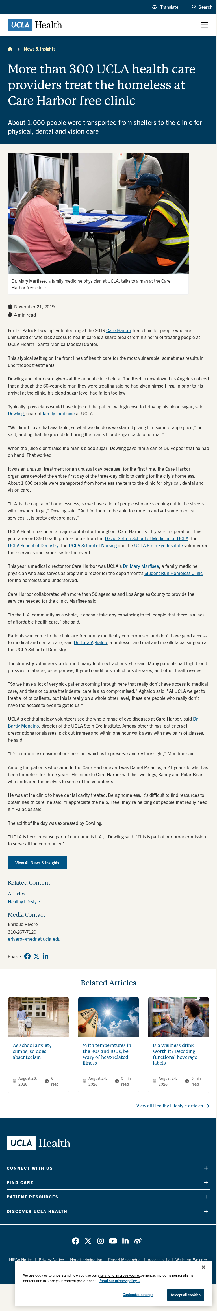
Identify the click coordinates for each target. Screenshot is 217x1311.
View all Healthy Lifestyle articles (169, 1105)
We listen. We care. (191, 1259)
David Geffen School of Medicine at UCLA (146, 538)
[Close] (203, 1267)
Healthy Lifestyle (24, 901)
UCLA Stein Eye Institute (158, 545)
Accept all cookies (185, 1294)
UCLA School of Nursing (93, 545)
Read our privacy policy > (119, 1280)
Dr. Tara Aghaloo (90, 642)
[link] (27, 956)
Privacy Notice (51, 1259)
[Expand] (206, 1167)
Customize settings (138, 1294)
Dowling (16, 413)
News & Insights (39, 48)
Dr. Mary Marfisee (141, 566)
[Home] (10, 48)
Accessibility (159, 1259)
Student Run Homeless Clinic (173, 573)
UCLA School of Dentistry (33, 545)
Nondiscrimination (86, 1259)
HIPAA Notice (21, 1259)
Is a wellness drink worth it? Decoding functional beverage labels (175, 1054)
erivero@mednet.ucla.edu (34, 939)
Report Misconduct (125, 1259)
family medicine (59, 413)
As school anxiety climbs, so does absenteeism (32, 1051)
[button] (165, 7)
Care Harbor (118, 330)
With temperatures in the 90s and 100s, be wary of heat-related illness (107, 1054)
